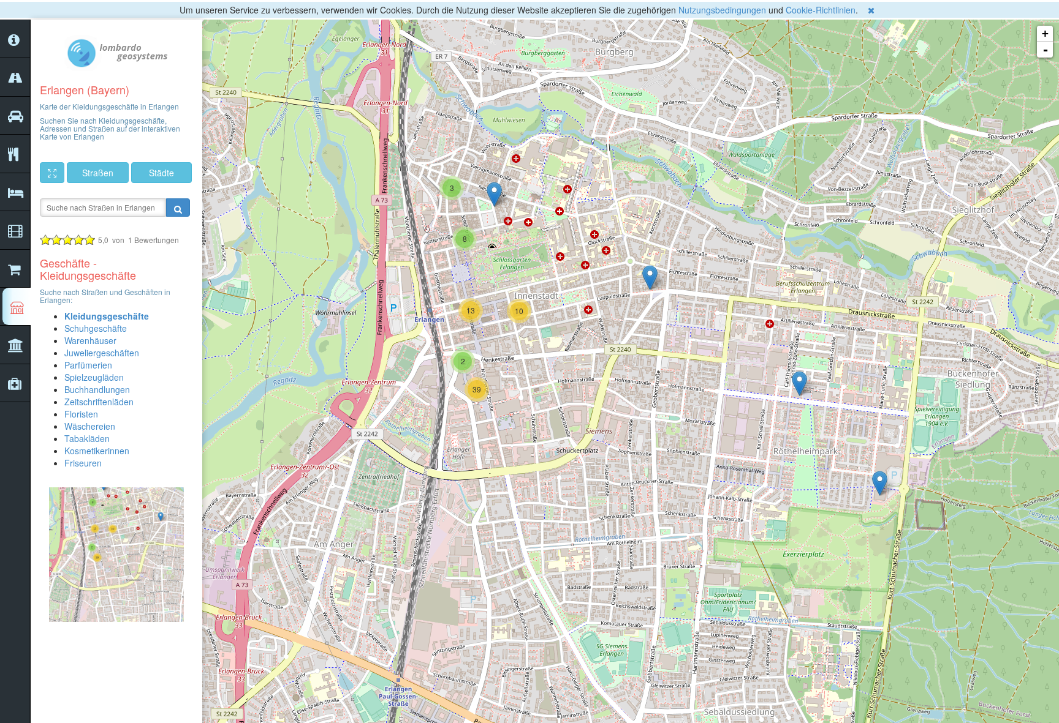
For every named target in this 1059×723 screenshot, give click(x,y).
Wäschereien (89, 426)
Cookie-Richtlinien (821, 10)
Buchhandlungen (97, 389)
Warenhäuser (90, 340)
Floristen (81, 414)
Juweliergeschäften (101, 353)
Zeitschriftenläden (99, 401)
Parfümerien (88, 365)
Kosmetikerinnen (96, 450)
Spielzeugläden (94, 377)
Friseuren (83, 463)
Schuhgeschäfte (95, 328)
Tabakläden (87, 438)
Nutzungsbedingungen (722, 10)
